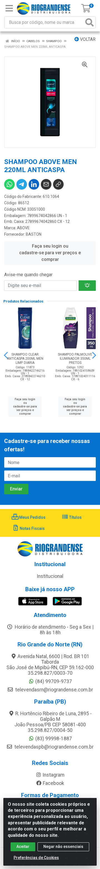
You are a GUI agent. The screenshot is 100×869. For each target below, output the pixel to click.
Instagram (53, 775)
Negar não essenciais (63, 846)
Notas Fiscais (32, 528)
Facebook (53, 783)
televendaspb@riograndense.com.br (53, 747)
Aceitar (22, 846)
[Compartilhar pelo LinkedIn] (34, 184)
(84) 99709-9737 (53, 681)
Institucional (50, 576)
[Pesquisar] (89, 22)
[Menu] (9, 8)
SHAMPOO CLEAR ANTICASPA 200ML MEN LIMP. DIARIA (25, 358)
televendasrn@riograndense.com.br (53, 689)
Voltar (87, 39)
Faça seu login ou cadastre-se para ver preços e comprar (50, 252)
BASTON (33, 234)
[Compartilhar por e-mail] (46, 184)
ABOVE (23, 228)
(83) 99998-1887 (53, 738)
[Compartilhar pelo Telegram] (21, 184)
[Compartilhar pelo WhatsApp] (9, 184)
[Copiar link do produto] (58, 184)
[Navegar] (5, 355)
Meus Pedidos (32, 517)
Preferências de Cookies (36, 857)
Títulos (75, 517)
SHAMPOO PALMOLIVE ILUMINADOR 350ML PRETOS (75, 358)
